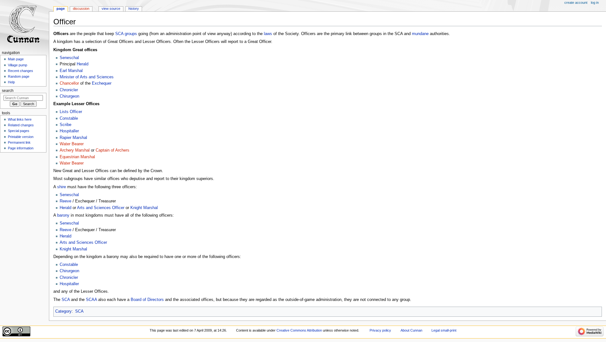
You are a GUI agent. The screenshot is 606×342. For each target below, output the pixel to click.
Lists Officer (71, 112)
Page (60, 8)
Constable (69, 118)
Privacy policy (380, 330)
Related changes (21, 125)
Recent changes (20, 71)
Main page (16, 59)
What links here (20, 119)
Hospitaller (69, 131)
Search (8, 91)
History (133, 8)
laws (268, 34)
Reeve (65, 201)
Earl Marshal (71, 71)
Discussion (81, 8)
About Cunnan (411, 330)
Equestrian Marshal (77, 157)
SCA (119, 34)
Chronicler (69, 90)
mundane (420, 34)
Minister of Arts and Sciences (87, 77)
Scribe (65, 125)
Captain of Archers (112, 150)
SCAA (91, 299)
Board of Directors (147, 299)
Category (63, 311)
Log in (595, 2)
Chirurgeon (69, 96)
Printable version (20, 137)
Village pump (17, 65)
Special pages (18, 131)
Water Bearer (72, 144)
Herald (82, 64)
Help (11, 82)
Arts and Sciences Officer (100, 208)
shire (61, 187)
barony (63, 215)
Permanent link (19, 142)
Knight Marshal (144, 208)
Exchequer (101, 83)
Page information (20, 148)
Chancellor (69, 83)
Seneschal (69, 58)
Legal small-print (443, 330)
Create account (575, 2)
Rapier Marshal (73, 137)
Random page (18, 76)
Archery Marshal (75, 150)
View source (111, 8)
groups (131, 34)
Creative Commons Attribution (299, 330)
